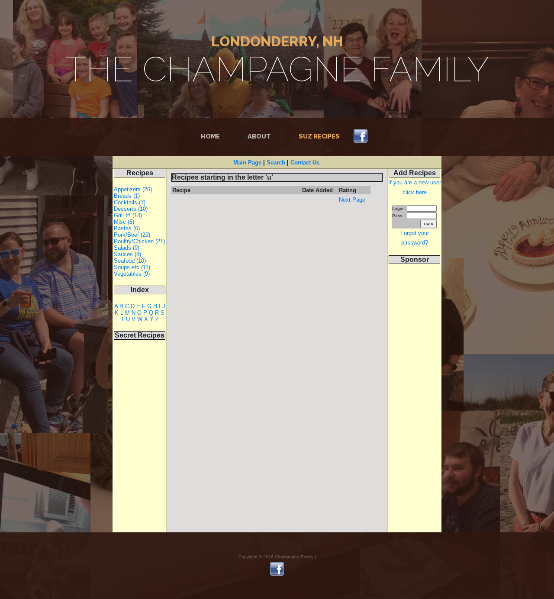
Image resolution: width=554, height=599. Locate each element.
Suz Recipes (319, 136)
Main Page (247, 162)
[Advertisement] (415, 402)
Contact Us (304, 162)
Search (276, 162)
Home (212, 136)
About (259, 136)
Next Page (352, 199)
